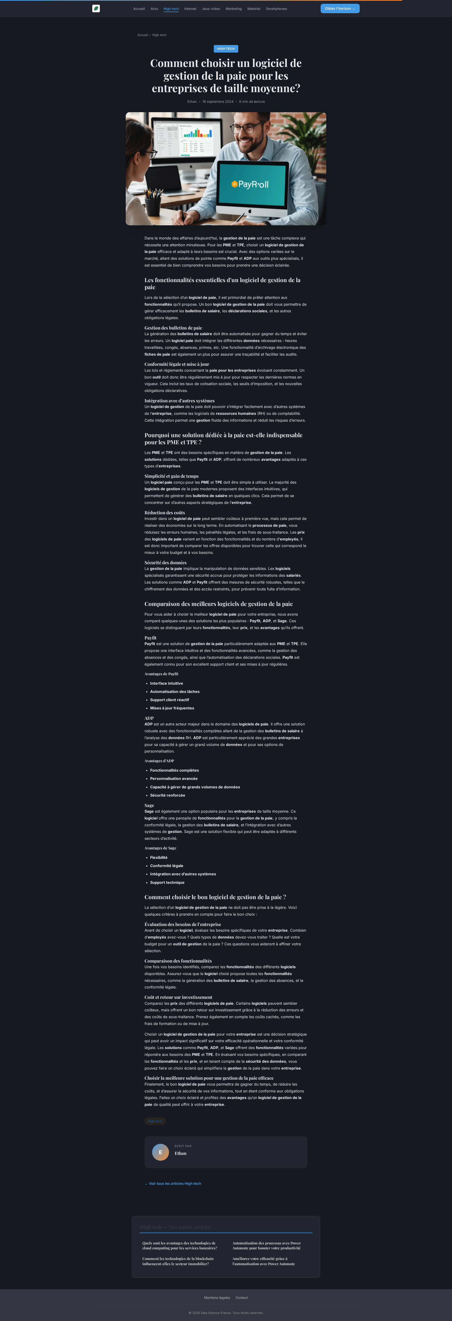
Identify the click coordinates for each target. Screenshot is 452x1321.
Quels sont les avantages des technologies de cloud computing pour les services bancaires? (179, 1245)
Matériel (253, 8)
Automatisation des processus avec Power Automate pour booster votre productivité (267, 1245)
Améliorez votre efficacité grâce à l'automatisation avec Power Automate (264, 1261)
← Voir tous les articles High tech (173, 1183)
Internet (190, 8)
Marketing (234, 8)
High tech (171, 8)
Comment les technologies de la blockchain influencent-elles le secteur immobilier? (178, 1261)
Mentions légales (217, 1298)
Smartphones (276, 8)
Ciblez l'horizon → (340, 8)
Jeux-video (211, 8)
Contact (242, 1298)
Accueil (139, 8)
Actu (154, 8)
